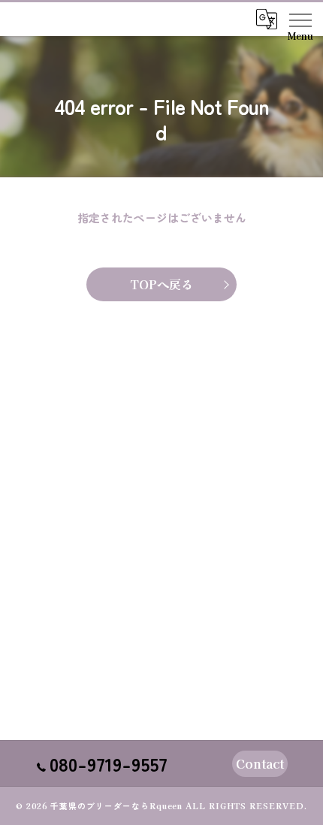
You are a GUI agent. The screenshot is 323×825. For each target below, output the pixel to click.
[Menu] (299, 18)
